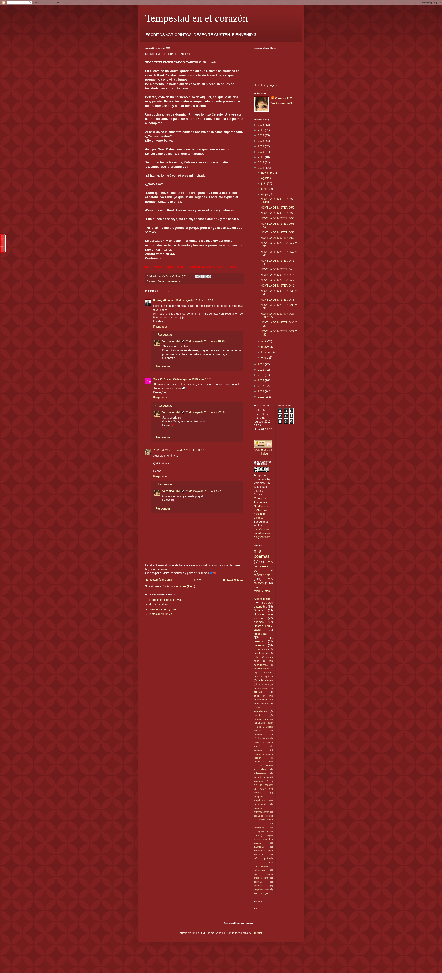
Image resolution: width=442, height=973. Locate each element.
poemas (259, 622)
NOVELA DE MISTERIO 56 (277, 213)
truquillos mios (261, 889)
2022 (261, 146)
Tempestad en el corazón (196, 18)
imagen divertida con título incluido (263, 839)
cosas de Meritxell (263, 816)
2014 (261, 380)
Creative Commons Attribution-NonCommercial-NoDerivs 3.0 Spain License (263, 506)
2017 (261, 364)
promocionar (261, 688)
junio (264, 188)
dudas (257, 695)
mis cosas (263, 684)
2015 (261, 375)
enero (265, 357)
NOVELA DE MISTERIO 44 (277, 269)
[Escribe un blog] (199, 276)
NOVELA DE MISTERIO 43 (277, 274)
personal (259, 645)
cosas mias (260, 649)
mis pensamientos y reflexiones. (263, 866)
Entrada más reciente (159, 579)
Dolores (258, 610)
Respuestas (165, 334)
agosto (265, 178)
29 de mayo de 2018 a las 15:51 (192, 379)
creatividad (260, 633)
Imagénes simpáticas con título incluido (263, 800)
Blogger (257, 932)
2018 (261, 167)
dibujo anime (266, 819)
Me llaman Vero (158, 604)
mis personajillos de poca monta (263, 699)
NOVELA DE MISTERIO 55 (277, 218)
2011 (261, 396)
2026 (261, 124)
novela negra (261, 653)
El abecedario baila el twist (164, 599)
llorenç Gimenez (163, 300)
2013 (261, 385)
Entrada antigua (233, 579)
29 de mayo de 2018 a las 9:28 (194, 300)
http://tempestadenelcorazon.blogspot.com (263, 533)
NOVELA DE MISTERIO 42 (277, 280)
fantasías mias (261, 777)
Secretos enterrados (169, 281)
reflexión (258, 885)
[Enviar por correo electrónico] (196, 276)
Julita (270, 734)
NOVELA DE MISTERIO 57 (277, 207)
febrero (266, 352)
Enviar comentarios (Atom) (178, 586)
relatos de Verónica (160, 614)
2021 (261, 151)
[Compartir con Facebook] (206, 276)
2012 (261, 391)
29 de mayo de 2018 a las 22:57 (205, 491)
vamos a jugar (261, 893)
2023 (261, 140)
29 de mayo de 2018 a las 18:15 (184, 450)
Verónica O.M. (171, 341)
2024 (261, 135)
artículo (258, 691)
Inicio (197, 579)
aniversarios (260, 773)
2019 (261, 162)
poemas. (258, 881)
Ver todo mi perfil (281, 103)
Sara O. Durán (162, 379)
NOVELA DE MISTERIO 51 (277, 237)
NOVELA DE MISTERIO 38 (277, 299)
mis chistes (266, 680)
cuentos (258, 715)
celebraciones (261, 668)
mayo (265, 194)
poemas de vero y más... (163, 609)
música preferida (263, 719)
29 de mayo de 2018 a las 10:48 (205, 341)
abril (264, 341)
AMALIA (158, 450)
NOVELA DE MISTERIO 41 (277, 285)
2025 (261, 130)
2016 (261, 369)
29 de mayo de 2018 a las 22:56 (205, 412)
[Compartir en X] (203, 276)
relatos (257, 657)
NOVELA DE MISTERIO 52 (277, 232)
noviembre (268, 172)
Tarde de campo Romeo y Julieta (263, 765)
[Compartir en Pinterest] (209, 276)
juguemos (258, 781)
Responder (160, 326)
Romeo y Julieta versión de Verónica (263, 758)
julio (264, 183)
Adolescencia (262, 598)
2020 (261, 157)
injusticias (259, 847)
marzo (265, 346)
